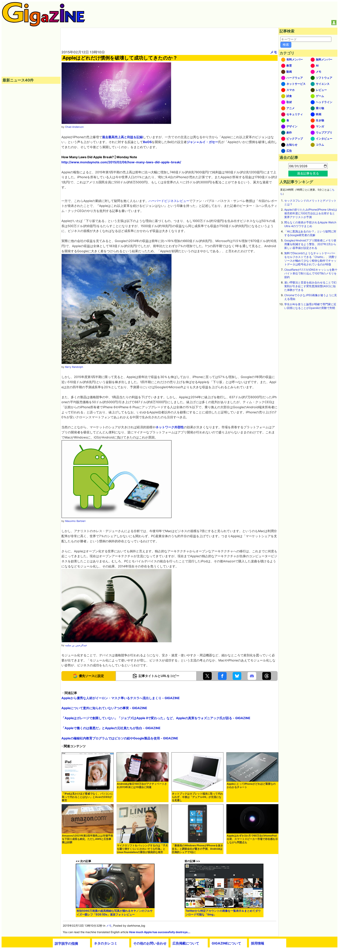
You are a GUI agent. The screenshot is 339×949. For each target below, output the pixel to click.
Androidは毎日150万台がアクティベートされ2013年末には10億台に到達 (142, 785)
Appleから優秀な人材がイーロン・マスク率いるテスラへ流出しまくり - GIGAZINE (120, 698)
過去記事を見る (308, 173)
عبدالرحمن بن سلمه (76, 645)
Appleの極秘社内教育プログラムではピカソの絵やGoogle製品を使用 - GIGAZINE (119, 738)
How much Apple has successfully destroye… (159, 932)
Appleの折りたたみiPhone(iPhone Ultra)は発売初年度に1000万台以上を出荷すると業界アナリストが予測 (310, 213)
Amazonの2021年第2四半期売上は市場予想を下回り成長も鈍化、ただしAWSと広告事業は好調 (87, 839)
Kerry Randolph (74, 366)
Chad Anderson (74, 126)
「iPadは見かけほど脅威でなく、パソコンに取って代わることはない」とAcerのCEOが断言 (87, 797)
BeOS (147, 142)
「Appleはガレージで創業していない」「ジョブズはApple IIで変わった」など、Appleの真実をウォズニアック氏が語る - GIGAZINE (155, 718)
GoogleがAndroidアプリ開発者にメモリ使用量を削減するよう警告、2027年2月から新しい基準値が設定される (310, 244)
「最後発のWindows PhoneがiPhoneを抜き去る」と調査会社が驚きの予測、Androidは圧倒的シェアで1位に (197, 849)
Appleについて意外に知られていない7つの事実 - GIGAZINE (104, 708)
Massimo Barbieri (75, 521)
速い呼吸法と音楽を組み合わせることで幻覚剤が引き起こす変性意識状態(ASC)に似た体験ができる (310, 286)
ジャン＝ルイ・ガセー (202, 142)
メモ (273, 52)
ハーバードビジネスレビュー (169, 201)
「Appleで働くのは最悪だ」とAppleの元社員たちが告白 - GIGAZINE (110, 728)
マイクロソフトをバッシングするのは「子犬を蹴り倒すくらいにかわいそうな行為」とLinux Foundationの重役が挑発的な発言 (142, 849)
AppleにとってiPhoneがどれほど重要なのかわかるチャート (251, 785)
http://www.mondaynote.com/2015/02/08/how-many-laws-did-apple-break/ (121, 162)
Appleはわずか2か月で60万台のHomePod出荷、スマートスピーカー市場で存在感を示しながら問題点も (252, 839)
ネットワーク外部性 (170, 427)
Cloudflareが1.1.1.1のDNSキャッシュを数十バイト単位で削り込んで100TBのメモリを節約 (310, 273)
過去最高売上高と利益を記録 (122, 137)
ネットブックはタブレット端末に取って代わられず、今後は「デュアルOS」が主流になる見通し (197, 797)
